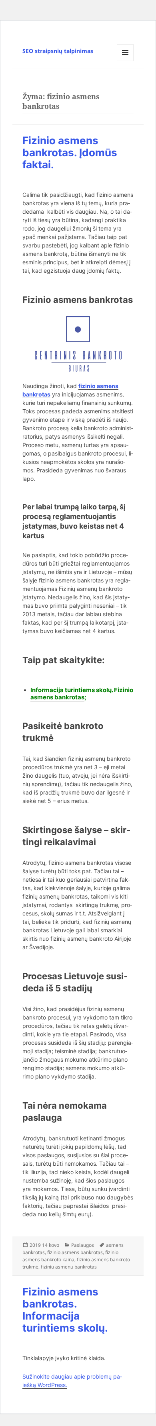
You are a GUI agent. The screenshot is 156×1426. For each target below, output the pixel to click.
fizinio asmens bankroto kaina (70, 1256)
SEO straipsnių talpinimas (57, 51)
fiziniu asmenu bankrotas (69, 1266)
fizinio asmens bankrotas (75, 1252)
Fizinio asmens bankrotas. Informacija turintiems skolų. (65, 1309)
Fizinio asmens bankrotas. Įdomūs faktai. (69, 152)
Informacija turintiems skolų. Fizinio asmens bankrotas (81, 693)
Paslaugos (82, 1245)
